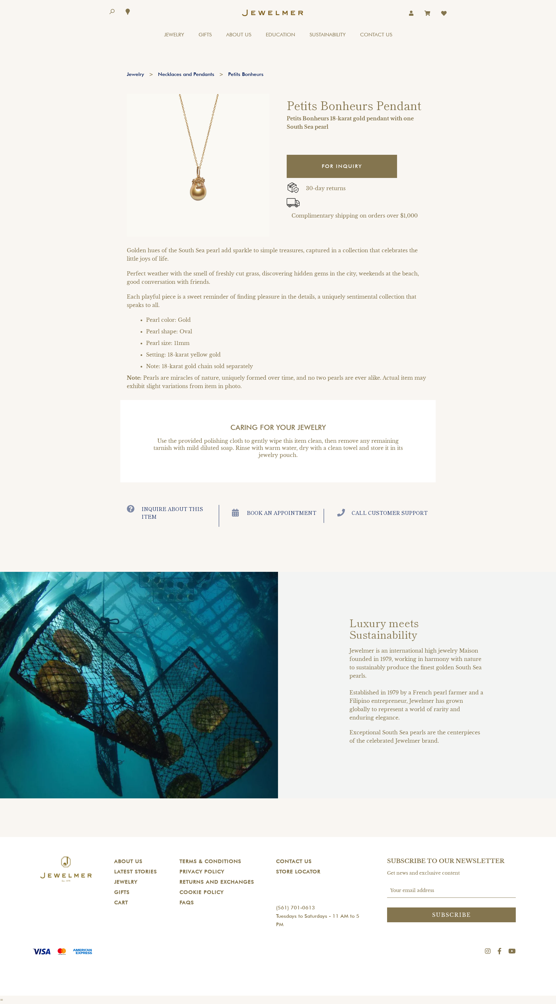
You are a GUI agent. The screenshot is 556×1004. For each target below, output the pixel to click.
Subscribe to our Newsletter (446, 861)
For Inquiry (342, 166)
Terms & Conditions (210, 861)
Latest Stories (135, 872)
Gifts (122, 892)
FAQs (187, 902)
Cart (121, 902)
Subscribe (451, 915)
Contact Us (294, 861)
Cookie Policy (202, 892)
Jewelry (135, 74)
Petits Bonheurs (246, 74)
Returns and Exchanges (217, 882)
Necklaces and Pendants (186, 74)
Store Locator (298, 872)
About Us (128, 861)
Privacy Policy (202, 872)
